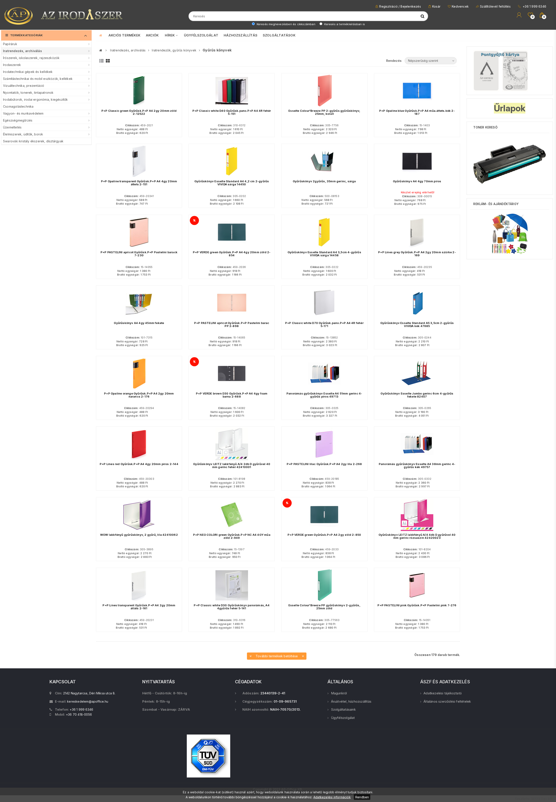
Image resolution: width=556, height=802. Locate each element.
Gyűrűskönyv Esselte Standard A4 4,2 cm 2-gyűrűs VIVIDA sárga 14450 (231, 183)
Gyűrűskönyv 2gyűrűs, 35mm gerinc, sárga (324, 181)
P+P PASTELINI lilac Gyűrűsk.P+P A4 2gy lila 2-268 (324, 463)
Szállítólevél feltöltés (495, 6)
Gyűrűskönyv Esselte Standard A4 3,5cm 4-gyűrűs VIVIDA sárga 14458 (324, 254)
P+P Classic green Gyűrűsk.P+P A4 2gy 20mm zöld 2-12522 (139, 112)
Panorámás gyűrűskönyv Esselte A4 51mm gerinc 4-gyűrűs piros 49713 (324, 395)
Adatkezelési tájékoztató (443, 693)
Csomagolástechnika (18, 106)
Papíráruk (10, 44)
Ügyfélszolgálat (343, 718)
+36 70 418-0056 (79, 714)
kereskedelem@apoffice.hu (87, 701)
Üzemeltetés (12, 127)
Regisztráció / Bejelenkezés (400, 6)
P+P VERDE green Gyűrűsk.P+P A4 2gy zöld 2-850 (324, 534)
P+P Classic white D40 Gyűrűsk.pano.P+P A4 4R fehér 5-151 (231, 112)
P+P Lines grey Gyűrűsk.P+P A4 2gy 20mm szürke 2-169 (417, 254)
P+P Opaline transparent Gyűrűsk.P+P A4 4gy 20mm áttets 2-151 (139, 183)
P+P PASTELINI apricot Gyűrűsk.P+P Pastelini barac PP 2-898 (231, 324)
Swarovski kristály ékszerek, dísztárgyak (33, 141)
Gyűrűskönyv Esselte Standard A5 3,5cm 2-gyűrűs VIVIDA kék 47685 (417, 324)
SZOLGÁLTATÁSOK (279, 35)
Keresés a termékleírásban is (344, 24)
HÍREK (170, 35)
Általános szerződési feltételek (447, 701)
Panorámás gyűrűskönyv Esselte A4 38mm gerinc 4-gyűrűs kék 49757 (417, 465)
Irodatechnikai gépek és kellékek (28, 72)
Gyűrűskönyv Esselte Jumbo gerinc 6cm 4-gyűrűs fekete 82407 (417, 395)
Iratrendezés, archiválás (22, 51)
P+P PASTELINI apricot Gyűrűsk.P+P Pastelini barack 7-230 (139, 254)
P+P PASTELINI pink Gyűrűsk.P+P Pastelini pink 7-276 (416, 605)
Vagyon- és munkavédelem (23, 113)
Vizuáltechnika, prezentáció (23, 85)
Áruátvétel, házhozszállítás (351, 701)
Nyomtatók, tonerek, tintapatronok (28, 92)
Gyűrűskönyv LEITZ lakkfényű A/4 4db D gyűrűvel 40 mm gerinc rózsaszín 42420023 (417, 536)
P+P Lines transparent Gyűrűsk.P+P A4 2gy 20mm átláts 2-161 (139, 607)
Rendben (362, 797)
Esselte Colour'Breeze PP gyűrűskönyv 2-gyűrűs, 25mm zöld (324, 607)
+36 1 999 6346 (534, 6)
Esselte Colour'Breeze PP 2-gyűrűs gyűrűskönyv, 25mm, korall (324, 112)
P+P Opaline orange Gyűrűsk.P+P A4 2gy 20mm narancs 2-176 (139, 395)
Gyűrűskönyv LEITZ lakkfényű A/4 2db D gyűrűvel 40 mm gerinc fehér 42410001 (231, 465)
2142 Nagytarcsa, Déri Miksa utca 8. (89, 693)
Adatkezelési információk (332, 797)
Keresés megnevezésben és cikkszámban (285, 24)
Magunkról (339, 693)
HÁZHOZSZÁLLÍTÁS (240, 35)
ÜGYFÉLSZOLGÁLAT (201, 35)
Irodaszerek (12, 65)
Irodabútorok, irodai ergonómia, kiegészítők (35, 99)
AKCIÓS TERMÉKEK (124, 35)
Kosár (436, 6)
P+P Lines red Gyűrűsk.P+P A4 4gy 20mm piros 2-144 (139, 463)
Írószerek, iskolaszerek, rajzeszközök (31, 58)
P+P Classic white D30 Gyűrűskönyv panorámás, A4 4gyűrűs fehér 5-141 (231, 607)
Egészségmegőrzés (17, 120)
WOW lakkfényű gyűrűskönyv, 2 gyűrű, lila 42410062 (139, 534)
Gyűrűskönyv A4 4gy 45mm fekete (139, 322)
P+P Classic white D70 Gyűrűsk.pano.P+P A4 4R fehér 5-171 (324, 324)
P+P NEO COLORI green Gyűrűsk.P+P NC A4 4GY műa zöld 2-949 (231, 536)
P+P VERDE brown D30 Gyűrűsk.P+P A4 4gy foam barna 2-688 (232, 395)
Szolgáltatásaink (343, 709)
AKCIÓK (152, 35)
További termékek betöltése (277, 656)
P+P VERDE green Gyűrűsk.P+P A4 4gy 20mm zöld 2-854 (231, 254)
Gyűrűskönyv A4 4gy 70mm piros (417, 181)
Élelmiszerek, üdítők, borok (23, 134)
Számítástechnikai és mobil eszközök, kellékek (38, 79)
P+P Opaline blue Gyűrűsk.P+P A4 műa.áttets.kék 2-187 (417, 112)
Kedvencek (460, 6)
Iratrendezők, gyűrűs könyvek (174, 50)
